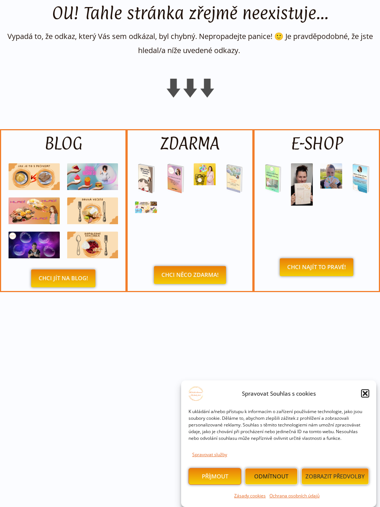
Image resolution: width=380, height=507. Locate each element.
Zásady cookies (250, 496)
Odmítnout (271, 476)
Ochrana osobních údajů (294, 496)
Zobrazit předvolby (335, 476)
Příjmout (215, 476)
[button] (365, 393)
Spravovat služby (209, 454)
